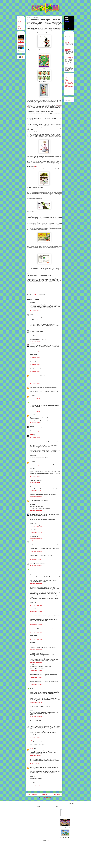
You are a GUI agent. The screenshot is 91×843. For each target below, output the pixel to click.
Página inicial (44, 794)
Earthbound (38, 296)
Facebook (19, 28)
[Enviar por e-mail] (39, 294)
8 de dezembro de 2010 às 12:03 (35, 351)
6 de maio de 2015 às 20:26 (34, 785)
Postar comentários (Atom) (46, 797)
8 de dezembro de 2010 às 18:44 (35, 398)
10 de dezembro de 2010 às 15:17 (36, 490)
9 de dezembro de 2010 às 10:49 (35, 465)
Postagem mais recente (32, 794)
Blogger (48, 840)
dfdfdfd (31, 562)
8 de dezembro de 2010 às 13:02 (35, 357)
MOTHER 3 (66, 35)
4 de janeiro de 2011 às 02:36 (35, 737)
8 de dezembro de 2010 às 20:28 (35, 411)
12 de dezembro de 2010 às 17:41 (36, 538)
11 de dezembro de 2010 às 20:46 (36, 532)
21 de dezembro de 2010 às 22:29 (36, 677)
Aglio (31, 724)
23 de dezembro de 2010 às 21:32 (36, 722)
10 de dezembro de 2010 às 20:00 (36, 502)
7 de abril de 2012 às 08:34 (34, 763)
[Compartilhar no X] (41, 294)
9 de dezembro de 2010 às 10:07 (35, 453)
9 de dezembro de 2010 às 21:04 (35, 482)
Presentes (19, 21)
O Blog (19, 26)
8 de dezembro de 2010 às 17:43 (35, 371)
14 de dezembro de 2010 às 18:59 (36, 605)
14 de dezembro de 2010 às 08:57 (36, 583)
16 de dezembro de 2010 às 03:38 (36, 624)
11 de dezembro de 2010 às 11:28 (36, 526)
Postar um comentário (32, 788)
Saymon (31, 424)
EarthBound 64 (67, 64)
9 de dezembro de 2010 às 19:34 (35, 476)
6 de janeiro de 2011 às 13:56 (35, 745)
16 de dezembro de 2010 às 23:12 (36, 649)
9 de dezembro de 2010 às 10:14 (35, 458)
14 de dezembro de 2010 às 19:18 (36, 611)
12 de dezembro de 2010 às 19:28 (36, 551)
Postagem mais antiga (57, 794)
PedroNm (31, 748)
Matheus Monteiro (33, 766)
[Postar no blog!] (40, 294)
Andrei (31, 374)
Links (18, 23)
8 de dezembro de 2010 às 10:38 (35, 341)
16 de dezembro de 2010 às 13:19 (36, 632)
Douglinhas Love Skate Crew (35, 740)
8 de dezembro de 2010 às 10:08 (35, 333)
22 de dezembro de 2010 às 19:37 (36, 708)
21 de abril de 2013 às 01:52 (35, 774)
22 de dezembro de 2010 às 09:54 (36, 702)
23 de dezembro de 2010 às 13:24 (36, 716)
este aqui (35, 166)
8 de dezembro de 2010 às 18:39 (35, 383)
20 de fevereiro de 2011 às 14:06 (35, 755)
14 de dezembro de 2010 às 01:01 (36, 565)
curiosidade (34, 296)
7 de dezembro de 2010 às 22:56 (35, 310)
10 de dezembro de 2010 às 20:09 (36, 510)
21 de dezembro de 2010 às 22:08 (36, 670)
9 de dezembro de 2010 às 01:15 (35, 437)
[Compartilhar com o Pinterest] (44, 294)
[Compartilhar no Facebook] (43, 294)
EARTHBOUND (67, 42)
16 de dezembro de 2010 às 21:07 (36, 639)
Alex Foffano (32, 401)
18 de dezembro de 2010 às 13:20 (36, 662)
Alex (30, 313)
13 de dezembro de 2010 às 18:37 (36, 559)
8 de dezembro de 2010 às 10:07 (35, 327)
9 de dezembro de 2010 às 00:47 (35, 431)
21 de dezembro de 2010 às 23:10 (36, 684)
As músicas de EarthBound (69, 57)
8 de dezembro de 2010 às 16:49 (35, 364)
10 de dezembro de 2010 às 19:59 (36, 496)
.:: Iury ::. (31, 343)
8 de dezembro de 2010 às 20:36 (35, 422)
